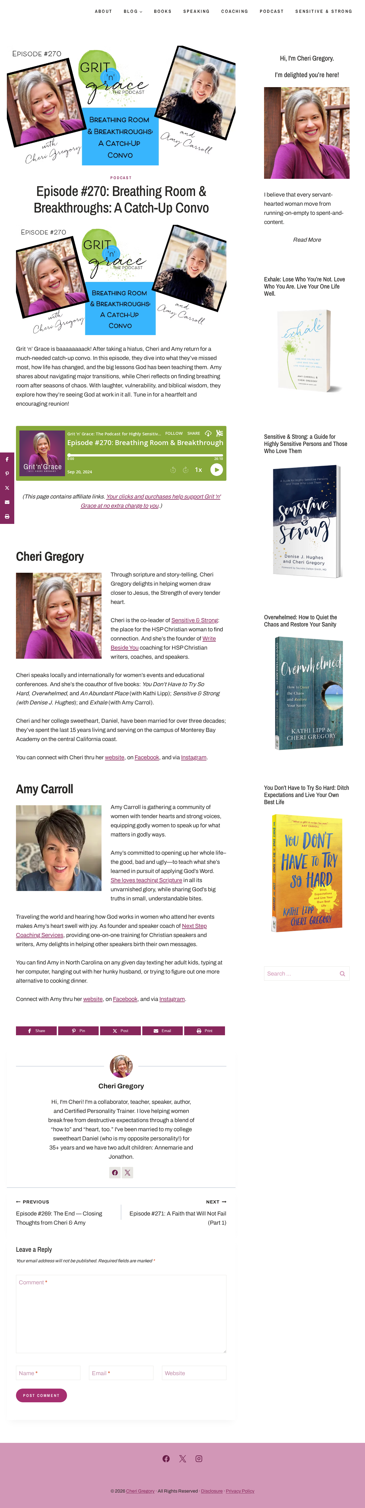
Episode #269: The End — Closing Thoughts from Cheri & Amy (59, 1212)
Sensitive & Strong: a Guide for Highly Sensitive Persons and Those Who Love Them (305, 443)
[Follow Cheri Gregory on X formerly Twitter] (127, 1172)
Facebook (147, 757)
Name (28, 1373)
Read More (307, 240)
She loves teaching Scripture (146, 880)
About (103, 11)
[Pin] (7, 474)
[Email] (7, 502)
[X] (182, 1458)
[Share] (7, 459)
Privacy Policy (240, 1491)
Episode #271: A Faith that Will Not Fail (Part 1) (177, 1212)
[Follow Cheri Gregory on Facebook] (115, 1172)
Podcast (272, 11)
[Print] (7, 517)
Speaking (196, 11)
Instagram (193, 757)
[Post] (7, 488)
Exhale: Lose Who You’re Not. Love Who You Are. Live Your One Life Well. (304, 286)
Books (163, 11)
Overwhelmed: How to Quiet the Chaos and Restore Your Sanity (300, 620)
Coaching (234, 11)
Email (101, 1373)
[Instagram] (199, 1458)
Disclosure (212, 1491)
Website (175, 1373)
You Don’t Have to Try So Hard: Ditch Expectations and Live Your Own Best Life (306, 794)
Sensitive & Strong (323, 11)
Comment (33, 1282)
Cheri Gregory (121, 1086)
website (114, 757)
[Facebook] (166, 1458)
